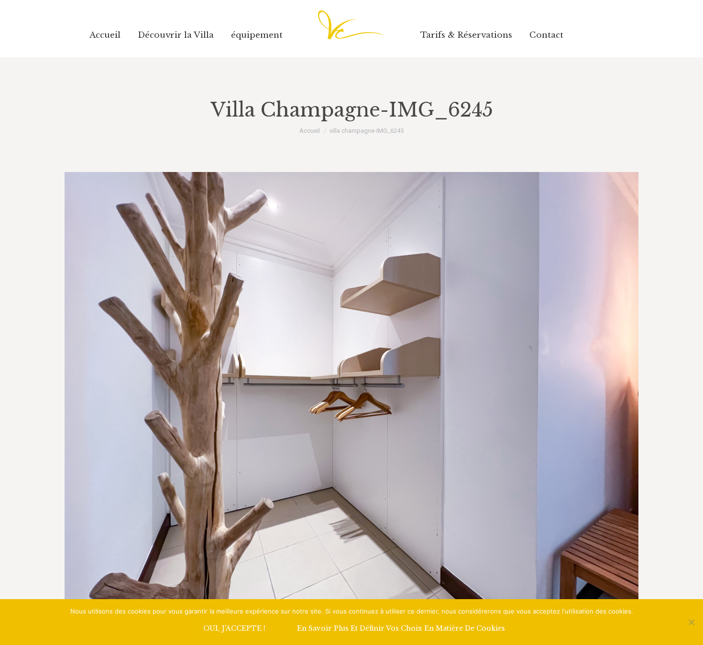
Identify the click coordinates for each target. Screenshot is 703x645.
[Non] (691, 622)
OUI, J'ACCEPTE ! (234, 628)
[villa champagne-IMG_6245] (351, 387)
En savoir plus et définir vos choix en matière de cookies (401, 628)
